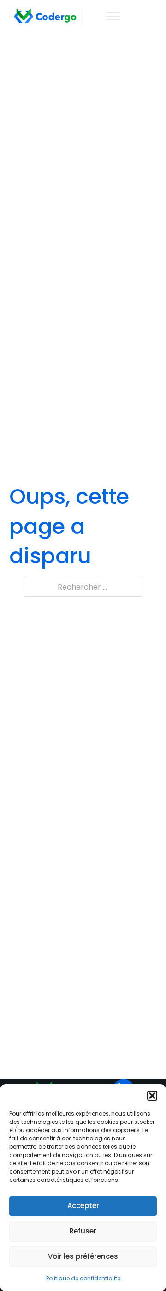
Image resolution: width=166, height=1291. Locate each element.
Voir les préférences (83, 1256)
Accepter (83, 1205)
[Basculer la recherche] (150, 16)
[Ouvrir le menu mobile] (113, 16)
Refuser (83, 1231)
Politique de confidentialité (83, 1278)
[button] (152, 1095)
